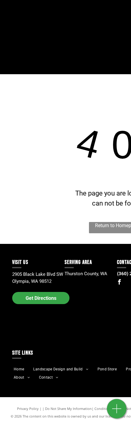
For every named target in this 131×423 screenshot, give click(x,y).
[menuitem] (19, 369)
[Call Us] (116, 412)
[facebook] (119, 282)
